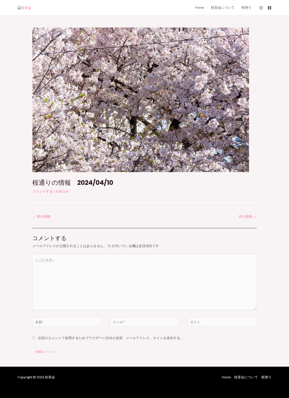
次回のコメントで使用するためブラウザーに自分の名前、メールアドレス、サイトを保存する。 (110, 338)
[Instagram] (261, 8)
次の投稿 (247, 216)
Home (199, 7)
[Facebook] (269, 8)
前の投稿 (41, 216)
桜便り (246, 7)
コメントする (42, 191)
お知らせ (62, 191)
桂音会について (223, 7)
